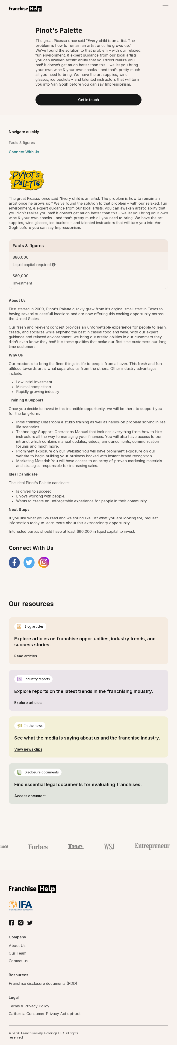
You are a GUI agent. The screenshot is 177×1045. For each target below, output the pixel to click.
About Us (17, 945)
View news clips (28, 749)
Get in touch (88, 99)
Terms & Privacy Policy (29, 1006)
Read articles (25, 656)
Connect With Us (24, 152)
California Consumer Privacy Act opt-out (44, 1013)
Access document (30, 795)
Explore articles (27, 702)
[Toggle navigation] (165, 8)
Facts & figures (22, 142)
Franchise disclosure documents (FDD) (43, 983)
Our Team (17, 953)
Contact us (18, 960)
